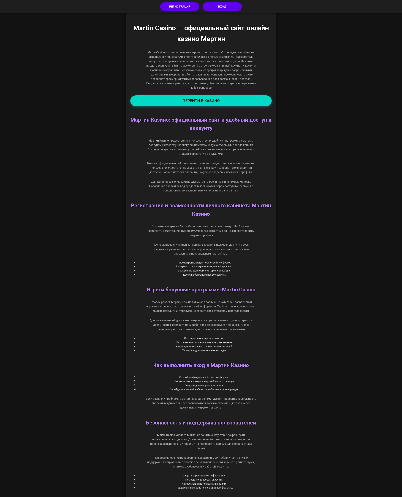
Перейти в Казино (201, 101)
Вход (222, 6)
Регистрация (179, 6)
